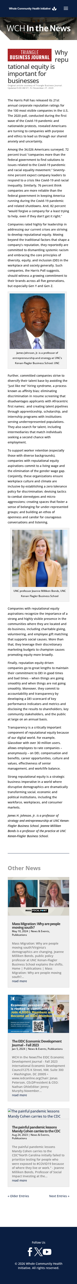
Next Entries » (59, 1196)
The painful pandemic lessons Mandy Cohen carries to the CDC (36, 1129)
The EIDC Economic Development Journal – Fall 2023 (37, 1043)
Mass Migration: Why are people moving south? (36, 925)
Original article (15, 85)
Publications (19, 935)
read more (19, 981)
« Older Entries (18, 1196)
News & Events (40, 931)
